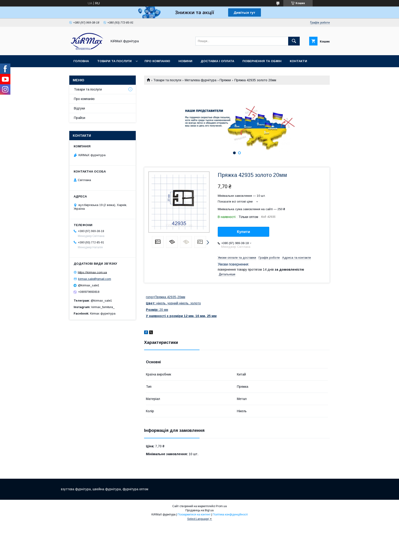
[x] (151, 333)
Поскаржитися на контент (194, 514)
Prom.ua (221, 506)
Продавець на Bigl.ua (199, 510)
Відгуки (79, 108)
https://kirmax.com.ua (92, 272)
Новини (185, 61)
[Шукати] (294, 41)
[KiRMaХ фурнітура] (87, 49)
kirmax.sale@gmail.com (94, 279)
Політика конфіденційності (230, 514)
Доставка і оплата (217, 61)
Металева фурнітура (200, 80)
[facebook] (146, 333)
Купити (243, 232)
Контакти (298, 61)
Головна (81, 61)
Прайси (79, 118)
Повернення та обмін (261, 61)
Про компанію (157, 61)
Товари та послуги (114, 61)
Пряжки (225, 80)
